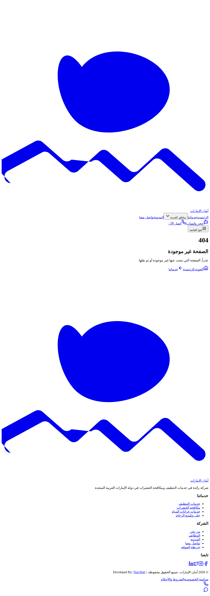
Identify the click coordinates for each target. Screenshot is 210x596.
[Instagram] (201, 565)
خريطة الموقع (190, 547)
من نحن (195, 531)
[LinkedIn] (191, 565)
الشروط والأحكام (172, 579)
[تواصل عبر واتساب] (205, 591)
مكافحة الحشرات (188, 507)
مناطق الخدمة (178, 217)
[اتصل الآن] (205, 585)
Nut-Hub (139, 572)
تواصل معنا (146, 217)
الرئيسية (202, 217)
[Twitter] (196, 565)
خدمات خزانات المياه (186, 511)
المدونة (159, 217)
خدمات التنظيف (189, 503)
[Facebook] (205, 565)
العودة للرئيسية (193, 269)
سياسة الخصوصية (196, 579)
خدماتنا (192, 217)
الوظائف (194, 535)
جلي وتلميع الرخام (188, 515)
